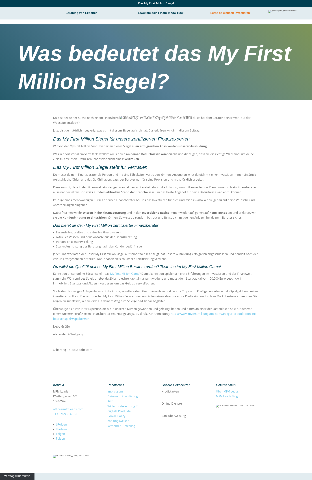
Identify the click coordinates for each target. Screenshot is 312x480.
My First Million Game (124, 274)
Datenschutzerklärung (122, 396)
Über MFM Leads (227, 391)
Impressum (115, 391)
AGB (110, 401)
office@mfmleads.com (68, 409)
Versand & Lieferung (121, 426)
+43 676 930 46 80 (65, 414)
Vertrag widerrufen (17, 476)
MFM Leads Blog (227, 396)
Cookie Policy (116, 416)
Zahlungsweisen (118, 421)
